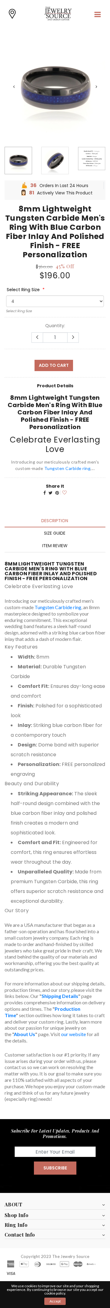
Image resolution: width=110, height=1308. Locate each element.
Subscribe (55, 1168)
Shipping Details (60, 996)
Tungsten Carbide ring (67, 468)
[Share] (44, 493)
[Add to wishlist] (64, 492)
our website (73, 1034)
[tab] (55, 521)
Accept (55, 1301)
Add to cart (54, 365)
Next (96, 87)
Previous (14, 87)
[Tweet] (51, 493)
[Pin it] (57, 493)
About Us (24, 1034)
